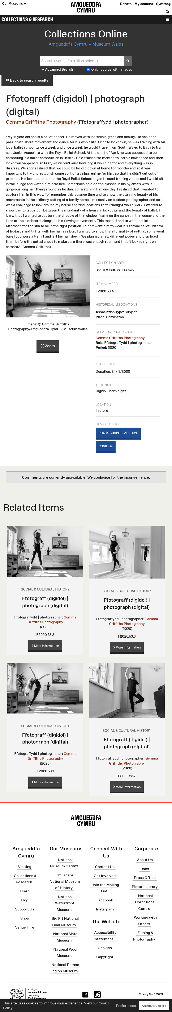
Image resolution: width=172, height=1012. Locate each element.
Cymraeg (163, 4)
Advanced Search (58, 69)
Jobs (145, 869)
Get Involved (105, 876)
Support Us (24, 909)
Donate (126, 4)
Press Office (145, 878)
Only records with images (111, 69)
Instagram (105, 909)
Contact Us (105, 867)
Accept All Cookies (154, 1005)
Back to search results (28, 80)
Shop (24, 918)
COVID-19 (106, 446)
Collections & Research (27, 19)
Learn (25, 891)
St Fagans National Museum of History (65, 881)
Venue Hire (24, 927)
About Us (145, 860)
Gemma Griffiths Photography (41, 122)
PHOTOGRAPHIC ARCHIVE (118, 433)
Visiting (24, 867)
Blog (24, 900)
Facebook (104, 900)
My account (143, 4)
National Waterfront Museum (64, 903)
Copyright (104, 957)
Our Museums (13, 3)
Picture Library (145, 887)
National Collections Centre (144, 902)
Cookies (105, 948)
